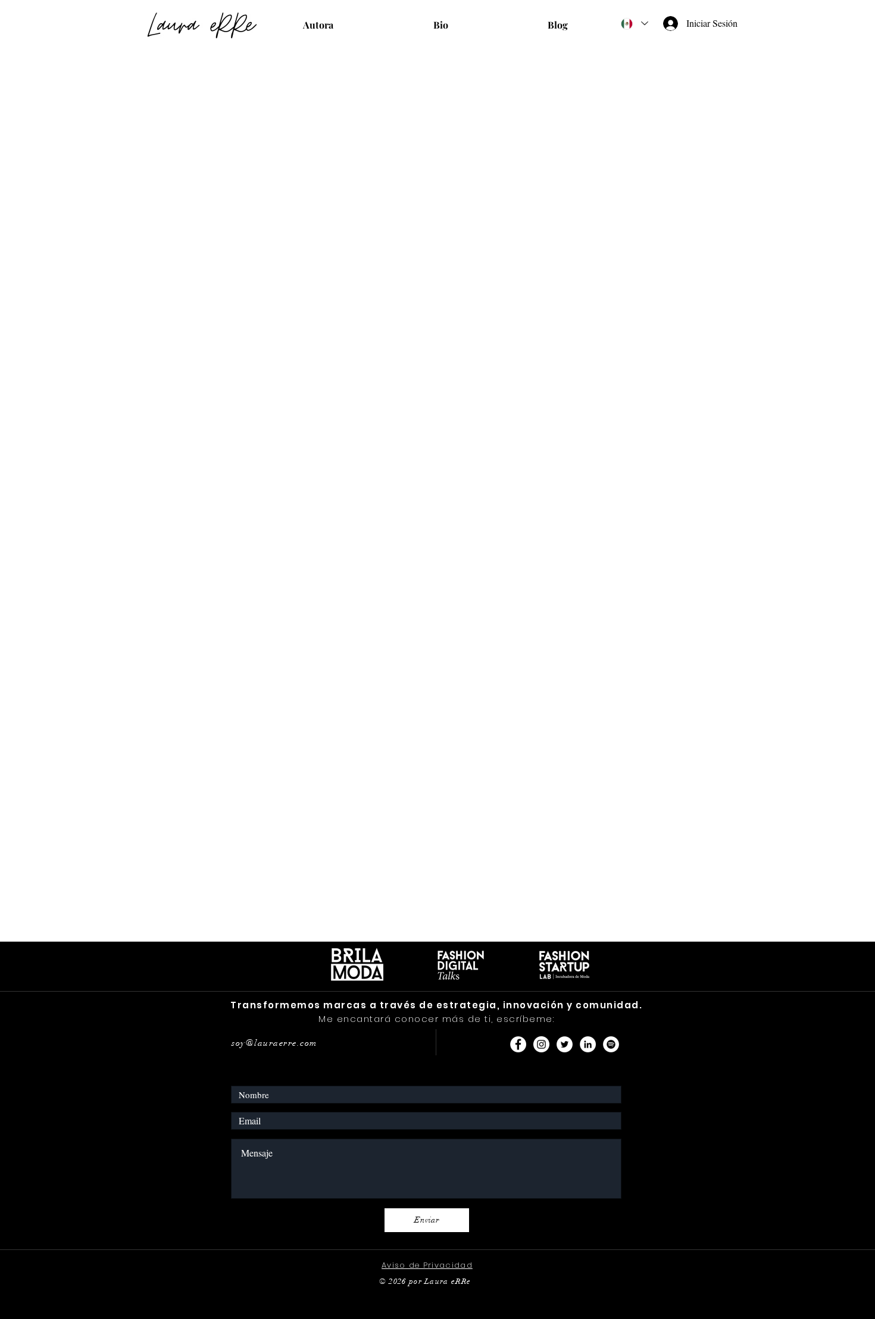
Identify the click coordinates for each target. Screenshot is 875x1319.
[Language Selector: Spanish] (633, 23)
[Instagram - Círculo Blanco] (541, 1044)
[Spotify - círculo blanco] (611, 1044)
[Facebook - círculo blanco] (518, 1044)
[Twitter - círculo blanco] (565, 1044)
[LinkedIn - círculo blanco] (588, 1044)
